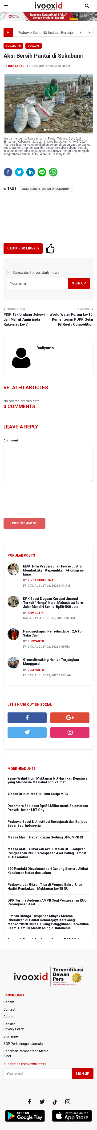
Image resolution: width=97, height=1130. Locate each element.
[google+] (54, 1101)
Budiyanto (16, 66)
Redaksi (9, 1002)
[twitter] (27, 732)
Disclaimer (11, 1036)
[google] (69, 717)
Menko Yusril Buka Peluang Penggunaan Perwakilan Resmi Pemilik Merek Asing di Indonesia (48, 926)
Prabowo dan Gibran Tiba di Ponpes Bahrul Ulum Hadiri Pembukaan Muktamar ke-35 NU (45, 886)
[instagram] (69, 732)
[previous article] (89, 32)
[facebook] (27, 717)
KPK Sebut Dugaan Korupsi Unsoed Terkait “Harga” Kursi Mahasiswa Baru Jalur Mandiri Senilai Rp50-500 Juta (53, 603)
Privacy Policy (14, 1029)
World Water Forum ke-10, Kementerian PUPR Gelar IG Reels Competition (71, 319)
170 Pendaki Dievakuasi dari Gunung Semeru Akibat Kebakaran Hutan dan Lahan (48, 871)
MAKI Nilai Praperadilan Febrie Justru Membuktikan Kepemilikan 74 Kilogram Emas (53, 570)
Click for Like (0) (23, 248)
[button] (10, 105)
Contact (9, 1009)
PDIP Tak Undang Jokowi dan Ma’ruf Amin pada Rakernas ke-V (24, 319)
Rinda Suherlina (40, 580)
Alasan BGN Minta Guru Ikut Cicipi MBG (38, 794)
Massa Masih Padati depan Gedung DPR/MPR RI (45, 837)
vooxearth (13, 45)
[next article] (81, 32)
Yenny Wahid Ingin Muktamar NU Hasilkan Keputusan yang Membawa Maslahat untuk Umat (48, 780)
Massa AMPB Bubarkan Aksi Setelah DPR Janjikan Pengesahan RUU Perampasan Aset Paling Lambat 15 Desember (47, 853)
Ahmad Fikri (37, 613)
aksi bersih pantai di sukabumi (46, 189)
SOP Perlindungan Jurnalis (23, 1044)
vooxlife (33, 45)
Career (9, 1017)
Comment (11, 440)
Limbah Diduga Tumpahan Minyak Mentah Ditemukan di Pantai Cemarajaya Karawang (41, 918)
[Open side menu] (6, 5)
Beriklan (10, 1024)
